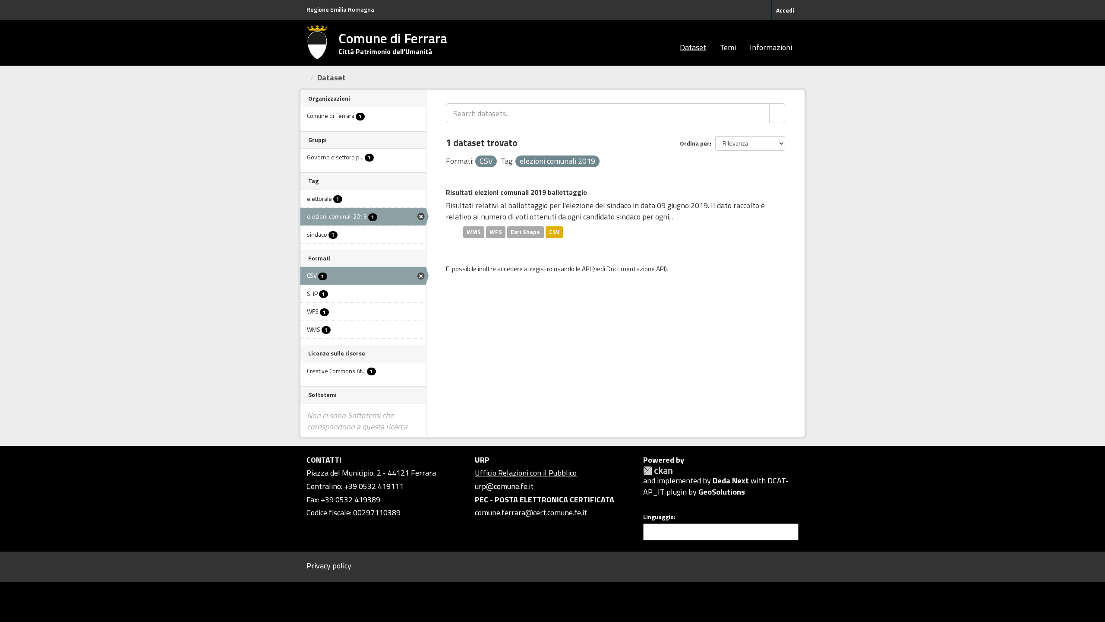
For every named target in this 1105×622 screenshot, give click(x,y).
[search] (777, 113)
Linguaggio (658, 517)
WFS (495, 232)
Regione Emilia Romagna (340, 9)
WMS (474, 232)
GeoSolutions (721, 492)
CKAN (657, 470)
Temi (728, 47)
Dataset (693, 47)
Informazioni (771, 47)
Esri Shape (525, 232)
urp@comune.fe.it (504, 486)
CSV (554, 232)
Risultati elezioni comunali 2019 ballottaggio (516, 192)
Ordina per (695, 143)
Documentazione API (635, 269)
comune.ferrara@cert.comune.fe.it (531, 512)
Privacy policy (328, 565)
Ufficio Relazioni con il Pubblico (526, 473)
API (586, 269)
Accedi (785, 10)
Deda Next (731, 480)
